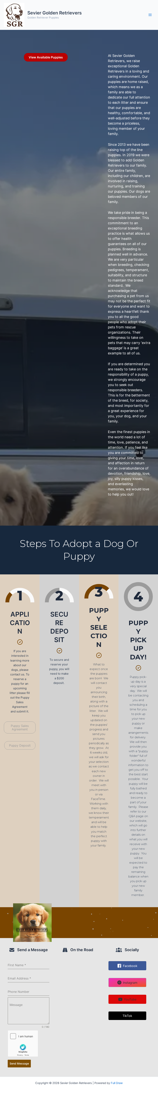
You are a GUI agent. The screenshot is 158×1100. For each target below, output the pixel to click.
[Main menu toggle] (150, 15)
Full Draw (117, 1083)
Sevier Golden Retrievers (54, 13)
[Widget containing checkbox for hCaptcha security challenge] (23, 1043)
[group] (20, 595)
